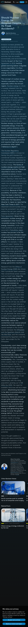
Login (17, 2)
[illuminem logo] (6, 2)
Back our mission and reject (14, 624)
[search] (14, 2)
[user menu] (26, 2)
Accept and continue (14, 620)
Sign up (21, 2)
